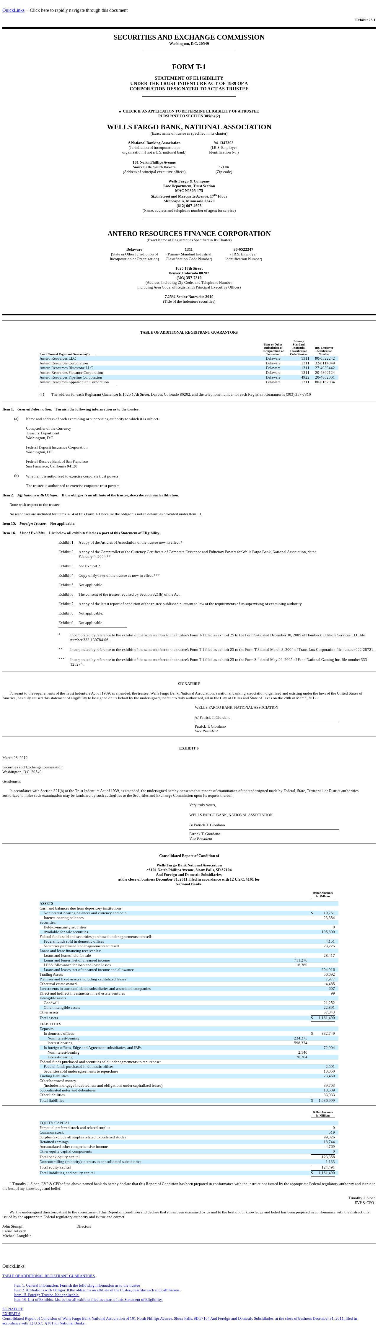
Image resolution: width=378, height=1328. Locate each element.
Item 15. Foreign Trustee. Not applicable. (46, 1295)
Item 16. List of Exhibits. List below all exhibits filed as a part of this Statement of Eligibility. (88, 1299)
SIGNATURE (12, 1309)
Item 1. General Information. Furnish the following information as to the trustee (77, 1285)
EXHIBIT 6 (11, 1313)
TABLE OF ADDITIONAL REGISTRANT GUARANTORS (48, 1276)
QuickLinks (13, 10)
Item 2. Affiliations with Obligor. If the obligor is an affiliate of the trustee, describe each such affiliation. (97, 1290)
